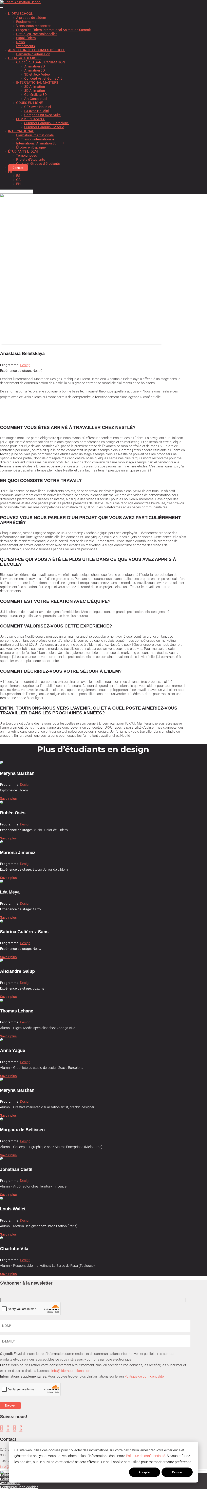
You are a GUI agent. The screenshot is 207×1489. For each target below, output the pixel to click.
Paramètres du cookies (112, 1472)
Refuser (177, 1472)
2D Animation (34, 86)
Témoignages (26, 155)
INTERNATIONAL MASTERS (37, 82)
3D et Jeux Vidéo (37, 74)
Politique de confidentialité (145, 1456)
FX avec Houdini (36, 111)
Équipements (26, 22)
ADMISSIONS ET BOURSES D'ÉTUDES (36, 50)
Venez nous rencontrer (33, 26)
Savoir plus (8, 798)
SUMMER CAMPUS (30, 119)
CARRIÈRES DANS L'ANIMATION (40, 62)
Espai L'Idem (26, 38)
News (20, 42)
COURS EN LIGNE (29, 103)
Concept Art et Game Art (43, 78)
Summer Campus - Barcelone (46, 123)
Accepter (145, 1472)
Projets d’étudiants (30, 159)
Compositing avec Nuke (42, 115)
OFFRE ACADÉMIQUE (24, 58)
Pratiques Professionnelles (36, 34)
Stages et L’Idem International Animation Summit (53, 30)
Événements (25, 46)
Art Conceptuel (35, 99)
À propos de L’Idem (31, 18)
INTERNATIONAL (21, 131)
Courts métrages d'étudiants (38, 163)
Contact (18, 168)
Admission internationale (35, 139)
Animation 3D (34, 70)
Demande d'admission (33, 54)
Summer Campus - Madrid (44, 127)
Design (25, 365)
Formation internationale (35, 135)
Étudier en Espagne (31, 147)
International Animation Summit (40, 143)
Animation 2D (34, 66)
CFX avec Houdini (37, 107)
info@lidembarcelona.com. (71, 1371)
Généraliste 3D (35, 95)
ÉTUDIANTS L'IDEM (23, 151)
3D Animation (34, 91)
